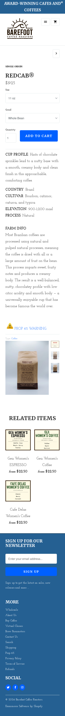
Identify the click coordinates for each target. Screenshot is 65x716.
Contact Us (11, 637)
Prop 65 (9, 653)
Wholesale (11, 610)
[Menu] (45, 22)
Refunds (9, 669)
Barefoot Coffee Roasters (29, 699)
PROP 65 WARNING (30, 329)
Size (7, 90)
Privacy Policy (13, 658)
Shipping (10, 647)
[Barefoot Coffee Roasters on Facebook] (15, 687)
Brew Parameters (15, 631)
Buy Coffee (11, 620)
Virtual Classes (14, 626)
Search (9, 642)
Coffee (14, 338)
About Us (10, 615)
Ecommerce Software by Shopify (24, 706)
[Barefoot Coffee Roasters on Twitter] (8, 687)
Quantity (10, 130)
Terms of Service (15, 664)
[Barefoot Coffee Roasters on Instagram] (22, 687)
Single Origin (13, 66)
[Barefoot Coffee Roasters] (19, 31)
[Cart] (55, 22)
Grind (8, 110)
